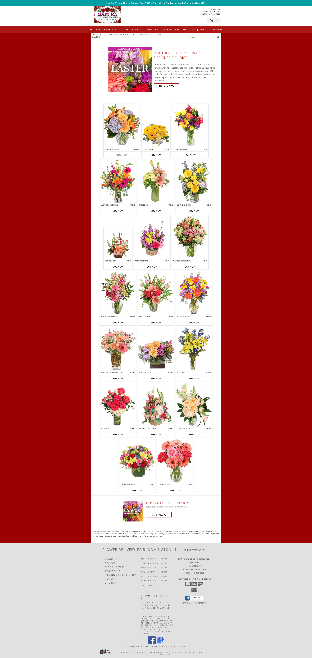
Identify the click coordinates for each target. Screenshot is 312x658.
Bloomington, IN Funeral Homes (142, 646)
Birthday (137, 29)
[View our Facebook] (152, 643)
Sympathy (152, 29)
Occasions (170, 29)
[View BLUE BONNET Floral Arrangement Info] (194, 349)
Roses (125, 29)
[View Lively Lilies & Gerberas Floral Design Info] (118, 182)
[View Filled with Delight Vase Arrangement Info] (122, 126)
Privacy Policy (178, 653)
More (216, 29)
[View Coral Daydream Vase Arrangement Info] (194, 405)
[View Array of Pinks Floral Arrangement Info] (156, 293)
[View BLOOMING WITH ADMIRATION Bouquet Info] (118, 349)
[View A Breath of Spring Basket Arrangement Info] (152, 237)
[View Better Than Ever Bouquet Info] (194, 293)
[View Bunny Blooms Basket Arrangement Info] (156, 405)
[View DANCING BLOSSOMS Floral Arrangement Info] (137, 461)
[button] (213, 20)
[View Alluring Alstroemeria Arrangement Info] (190, 237)
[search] (218, 37)
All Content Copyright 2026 (131, 653)
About (203, 29)
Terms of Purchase (198, 653)
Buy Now (166, 86)
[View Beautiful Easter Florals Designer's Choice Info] (130, 70)
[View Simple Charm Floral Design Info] (156, 182)
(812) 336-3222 (214, 14)
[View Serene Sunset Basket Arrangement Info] (118, 244)
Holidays (188, 29)
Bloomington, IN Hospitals (172, 646)
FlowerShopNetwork (158, 653)
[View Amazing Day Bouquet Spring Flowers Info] (118, 293)
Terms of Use (163, 654)
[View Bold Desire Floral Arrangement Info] (118, 405)
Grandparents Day (107, 29)
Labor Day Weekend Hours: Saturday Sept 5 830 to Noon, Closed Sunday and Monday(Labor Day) (156, 3)
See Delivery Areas (194, 550)
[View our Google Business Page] (160, 643)
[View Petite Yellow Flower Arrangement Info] (156, 132)
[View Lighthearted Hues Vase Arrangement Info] (194, 182)
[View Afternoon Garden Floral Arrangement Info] (190, 126)
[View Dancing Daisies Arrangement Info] (175, 461)
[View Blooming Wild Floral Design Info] (156, 349)
